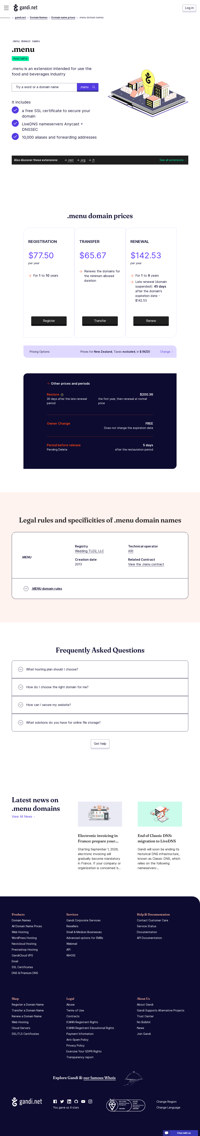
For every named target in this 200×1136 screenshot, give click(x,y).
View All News (22, 816)
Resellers (72, 926)
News (140, 1028)
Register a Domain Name (28, 1004)
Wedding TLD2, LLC (89, 551)
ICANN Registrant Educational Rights (90, 1028)
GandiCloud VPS (22, 955)
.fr (93, 160)
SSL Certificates (22, 967)
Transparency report (80, 1057)
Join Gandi (144, 1033)
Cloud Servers (21, 1028)
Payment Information (80, 1033)
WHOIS (70, 955)
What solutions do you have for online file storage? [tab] (63, 722)
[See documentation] (61, 394)
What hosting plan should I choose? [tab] (52, 669)
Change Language (168, 1107)
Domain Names (38, 17)
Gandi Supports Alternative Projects (160, 1010)
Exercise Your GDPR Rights (84, 1051)
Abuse (70, 1004)
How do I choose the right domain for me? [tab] (57, 687)
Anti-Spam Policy (77, 1039)
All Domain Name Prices (27, 926)
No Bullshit (144, 1022)
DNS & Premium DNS (25, 973)
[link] (55, 1102)
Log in (189, 8)
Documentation (147, 932)
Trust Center (145, 1016)
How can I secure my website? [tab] (48, 705)
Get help (100, 744)
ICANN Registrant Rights (82, 1022)
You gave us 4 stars (66, 1107)
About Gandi (145, 1004)
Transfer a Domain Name (28, 1010)
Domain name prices (63, 17)
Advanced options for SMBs (84, 937)
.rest (71, 160)
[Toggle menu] (6, 8)
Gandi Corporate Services (83, 920)
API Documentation (149, 937)
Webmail (71, 943)
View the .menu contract (146, 564)
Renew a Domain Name (27, 1016)
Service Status (146, 926)
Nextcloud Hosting (24, 943)
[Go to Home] (25, 7)
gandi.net (20, 17)
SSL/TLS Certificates (25, 1033)
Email (15, 961)
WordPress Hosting (24, 937)
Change (165, 351)
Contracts (72, 1016)
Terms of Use (75, 1010)
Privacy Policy (75, 1045)
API (68, 949)
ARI (130, 551)
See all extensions (172, 160)
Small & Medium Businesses (84, 932)
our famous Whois (99, 1077)
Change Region (166, 1101)
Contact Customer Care (152, 920)
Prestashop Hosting (25, 949)
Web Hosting (20, 932)
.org (82, 160)
